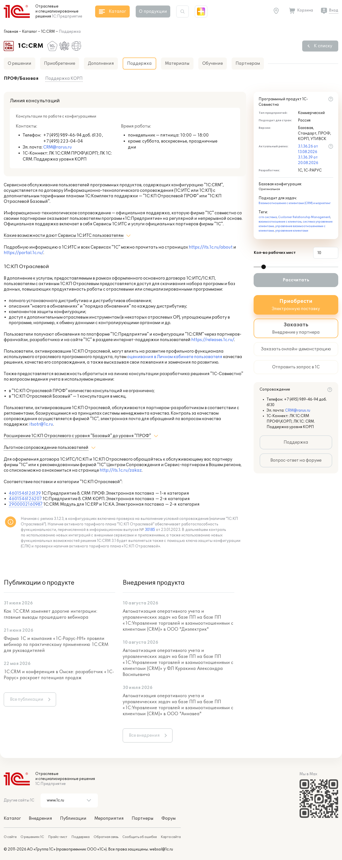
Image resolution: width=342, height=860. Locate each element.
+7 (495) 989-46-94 (62, 135)
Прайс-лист (57, 837)
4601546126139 (25, 493)
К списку (323, 46)
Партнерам (248, 63)
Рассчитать (296, 280)
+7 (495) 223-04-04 (63, 141)
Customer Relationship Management (304, 217)
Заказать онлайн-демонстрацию (296, 349)
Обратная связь (106, 837)
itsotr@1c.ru (41, 424)
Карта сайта (171, 837)
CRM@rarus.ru (57, 147)
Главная (11, 32)
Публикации (73, 818)
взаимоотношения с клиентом (280, 221)
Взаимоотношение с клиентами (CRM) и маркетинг (295, 203)
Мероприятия (109, 818)
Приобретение (59, 63)
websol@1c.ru (161, 849)
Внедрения (40, 818)
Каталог (29, 32)
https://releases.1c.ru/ (212, 339)
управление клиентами (291, 230)
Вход (333, 10)
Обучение (212, 63)
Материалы (177, 63)
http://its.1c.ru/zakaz (121, 470)
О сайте (10, 837)
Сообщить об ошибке (139, 837)
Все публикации (26, 699)
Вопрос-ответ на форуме (295, 460)
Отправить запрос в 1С (296, 367)
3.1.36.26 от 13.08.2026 (308, 149)
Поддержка (296, 442)
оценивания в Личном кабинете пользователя (174, 356)
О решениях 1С (32, 837)
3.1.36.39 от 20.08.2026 (308, 160)
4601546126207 (25, 498)
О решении (19, 63)
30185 (150, 530)
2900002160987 (26, 504)
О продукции (153, 11)
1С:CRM (48, 32)
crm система (268, 217)
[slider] (263, 267)
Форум (168, 818)
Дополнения (101, 63)
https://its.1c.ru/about (211, 247)
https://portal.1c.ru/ (23, 252)
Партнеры (142, 818)
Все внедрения (144, 735)
